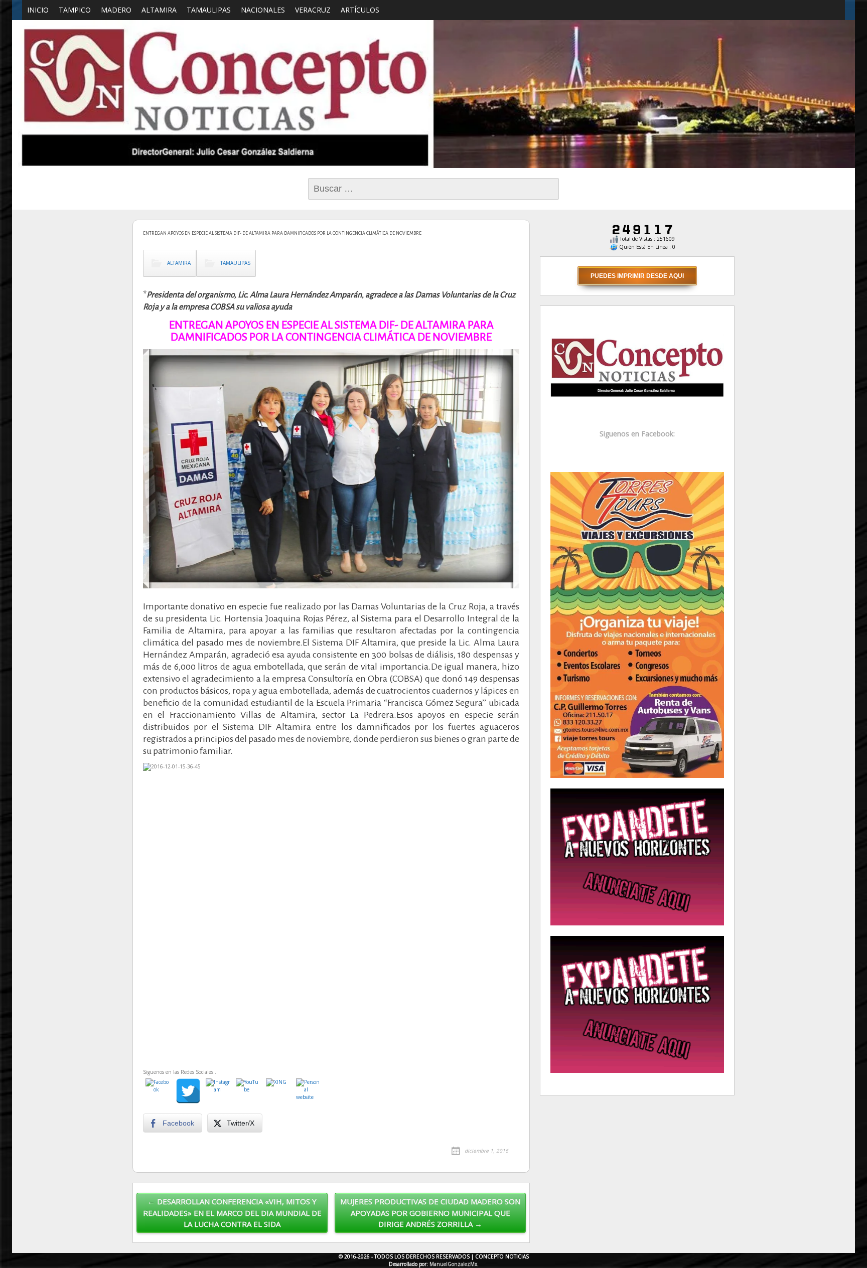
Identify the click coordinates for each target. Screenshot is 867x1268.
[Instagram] (218, 1090)
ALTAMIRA (159, 10)
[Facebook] (158, 1090)
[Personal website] (308, 1090)
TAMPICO (75, 10)
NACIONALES (263, 10)
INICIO (38, 10)
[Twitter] (188, 1090)
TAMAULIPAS (209, 10)
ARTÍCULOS (360, 10)
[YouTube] (248, 1090)
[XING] (278, 1090)
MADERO (116, 10)
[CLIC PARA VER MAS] (637, 624)
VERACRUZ (313, 10)
